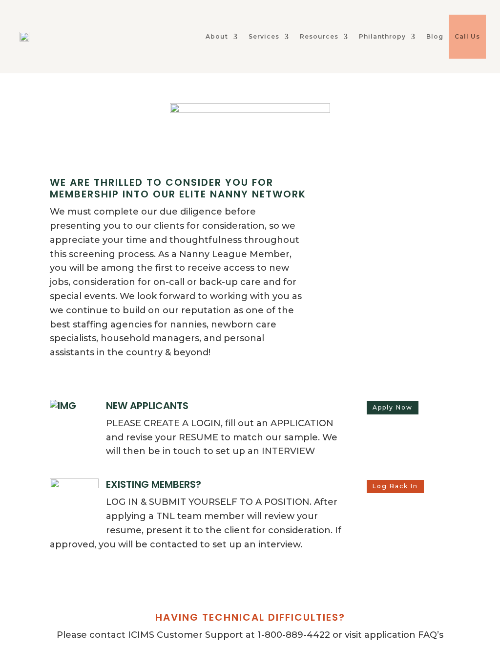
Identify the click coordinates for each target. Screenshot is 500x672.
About (217, 36)
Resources (319, 36)
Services (264, 36)
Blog (434, 36)
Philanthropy (382, 36)
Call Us (467, 36)
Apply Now (393, 407)
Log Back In (395, 486)
